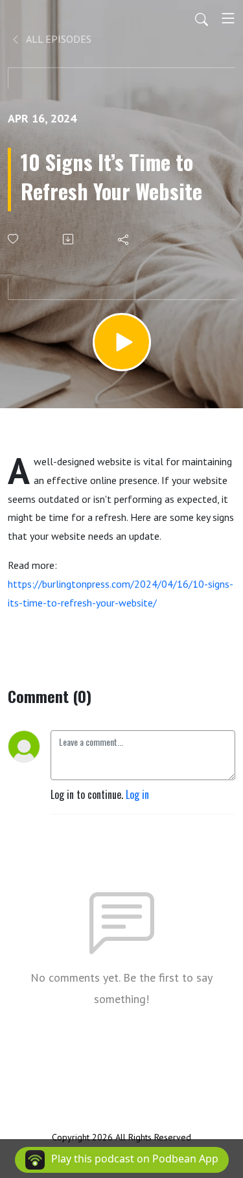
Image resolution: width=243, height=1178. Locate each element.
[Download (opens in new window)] (69, 239)
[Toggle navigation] (228, 18)
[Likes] (13, 239)
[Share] (124, 239)
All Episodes (57, 38)
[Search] (201, 18)
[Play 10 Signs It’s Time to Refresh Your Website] (122, 342)
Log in (137, 794)
